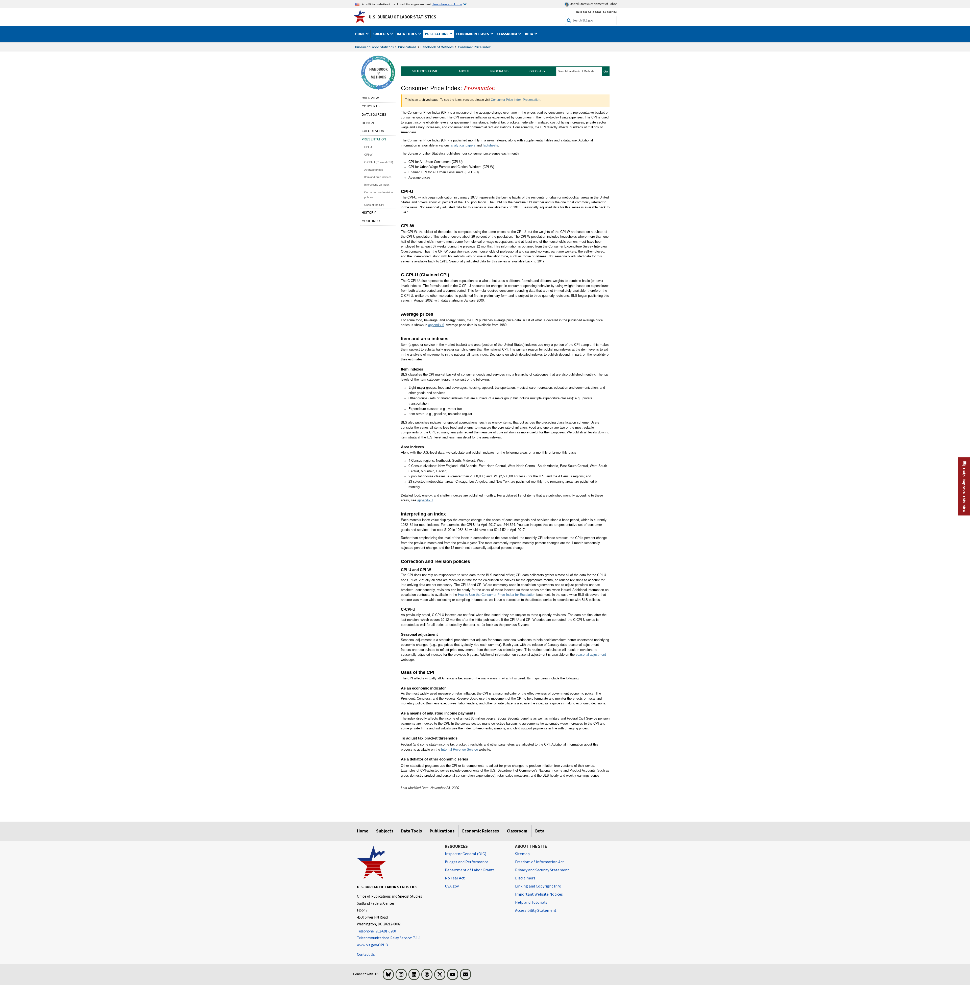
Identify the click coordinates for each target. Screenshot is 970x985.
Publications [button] (437, 34)
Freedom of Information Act (539, 861)
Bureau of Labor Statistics (374, 47)
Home (362, 831)
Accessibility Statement (535, 910)
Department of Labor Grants (470, 869)
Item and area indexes (378, 177)
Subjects (384, 831)
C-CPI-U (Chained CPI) (378, 162)
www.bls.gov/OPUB (372, 945)
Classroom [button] (507, 34)
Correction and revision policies (378, 195)
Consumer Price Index (474, 47)
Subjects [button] (381, 34)
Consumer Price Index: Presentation (515, 100)
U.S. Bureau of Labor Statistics (402, 17)
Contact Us (366, 954)
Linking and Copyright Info (538, 886)
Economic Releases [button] (473, 34)
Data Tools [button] (407, 34)
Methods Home (424, 71)
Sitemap (522, 853)
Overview (370, 98)
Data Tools (411, 831)
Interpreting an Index (377, 184)
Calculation (373, 131)
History (369, 212)
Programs (499, 71)
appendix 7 (425, 500)
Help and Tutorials (531, 902)
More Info (371, 221)
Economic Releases (480, 831)
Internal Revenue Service (459, 749)
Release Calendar (588, 12)
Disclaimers (525, 877)
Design (368, 123)
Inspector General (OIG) (465, 853)
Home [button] (360, 34)
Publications (407, 47)
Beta (539, 831)
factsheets (490, 145)
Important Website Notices (539, 894)
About (464, 71)
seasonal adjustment (591, 654)
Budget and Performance (466, 861)
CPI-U (368, 147)
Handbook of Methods (437, 47)
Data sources (374, 114)
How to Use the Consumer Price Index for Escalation (496, 595)
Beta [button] (529, 34)
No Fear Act (455, 877)
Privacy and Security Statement (542, 869)
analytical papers (463, 145)
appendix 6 (436, 325)
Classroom (517, 831)
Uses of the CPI (374, 204)
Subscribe (610, 12)
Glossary (537, 71)
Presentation (374, 139)
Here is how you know (447, 4)
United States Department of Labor (593, 4)
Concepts (371, 106)
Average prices (373, 169)
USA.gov (452, 886)
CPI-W (368, 154)
